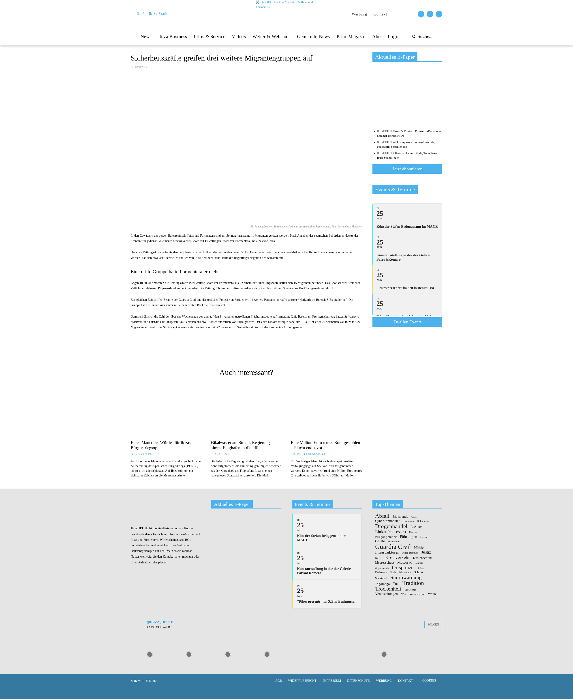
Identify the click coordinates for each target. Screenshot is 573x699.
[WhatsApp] (275, 353)
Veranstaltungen (386, 594)
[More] (296, 353)
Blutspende (400, 517)
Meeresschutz (384, 563)
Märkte (419, 563)
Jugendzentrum (410, 553)
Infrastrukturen (387, 552)
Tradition (413, 583)
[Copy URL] (224, 353)
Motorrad (404, 562)
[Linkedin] (285, 353)
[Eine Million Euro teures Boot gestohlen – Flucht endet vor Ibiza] (326, 410)
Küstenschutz (422, 558)
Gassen (424, 537)
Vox (403, 594)
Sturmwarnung (406, 577)
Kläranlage (220, 454)
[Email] (234, 353)
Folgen (433, 624)
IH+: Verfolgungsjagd (308, 454)
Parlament (381, 572)
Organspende (382, 568)
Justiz (426, 552)
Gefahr (380, 541)
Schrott (418, 572)
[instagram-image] (150, 654)
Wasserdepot (417, 594)
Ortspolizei (403, 567)
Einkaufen (384, 531)
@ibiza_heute (160, 622)
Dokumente (423, 521)
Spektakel (381, 578)
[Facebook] (421, 14)
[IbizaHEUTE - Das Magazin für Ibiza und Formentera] (287, 14)
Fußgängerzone (386, 537)
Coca (414, 517)
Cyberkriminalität (387, 521)
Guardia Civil (393, 547)
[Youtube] (439, 14)
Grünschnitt (394, 541)
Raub (393, 572)
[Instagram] (430, 14)
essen (401, 531)
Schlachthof (405, 572)
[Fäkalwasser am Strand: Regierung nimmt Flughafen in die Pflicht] (246, 410)
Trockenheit (388, 588)
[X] (265, 353)
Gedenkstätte (142, 454)
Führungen (408, 536)
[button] (421, 36)
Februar (413, 532)
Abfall (382, 516)
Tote (396, 584)
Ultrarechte (410, 590)
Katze (378, 558)
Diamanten (408, 521)
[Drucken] (244, 353)
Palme (421, 568)
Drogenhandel (391, 526)
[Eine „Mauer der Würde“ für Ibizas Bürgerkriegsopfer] (166, 410)
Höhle (419, 547)
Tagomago (382, 584)
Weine (432, 594)
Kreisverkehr (397, 557)
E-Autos (416, 527)
